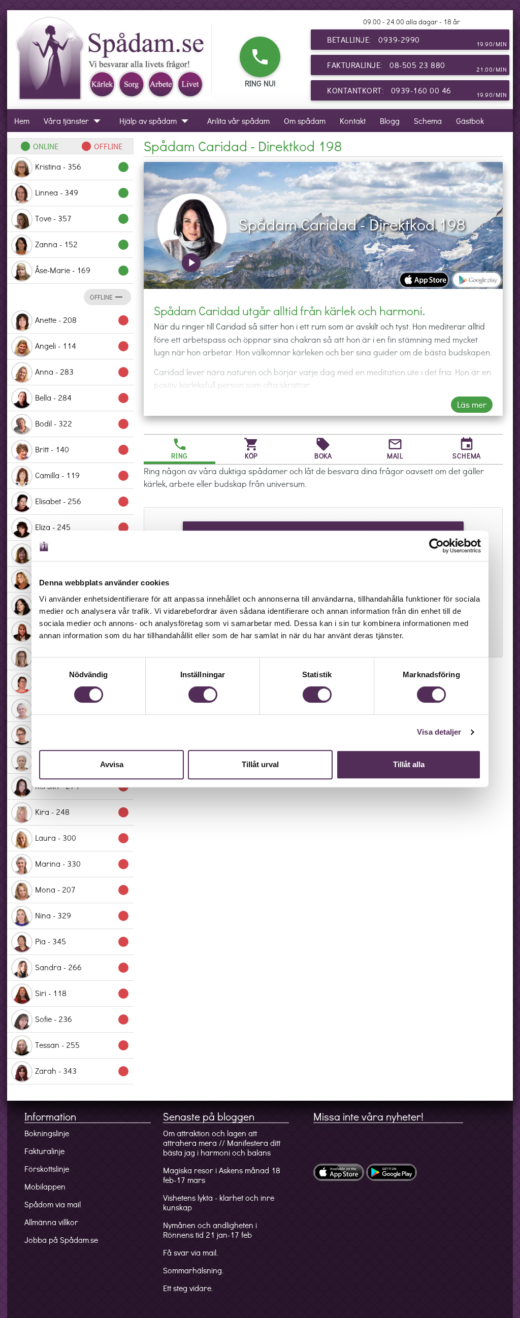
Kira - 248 (82, 812)
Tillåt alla (409, 764)
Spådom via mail (52, 1204)
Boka (323, 448)
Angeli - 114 (82, 346)
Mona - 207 (82, 890)
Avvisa (111, 764)
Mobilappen (45, 1186)
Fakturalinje (44, 1151)
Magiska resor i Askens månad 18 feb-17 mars (221, 1174)
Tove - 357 (82, 219)
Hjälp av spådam (156, 121)
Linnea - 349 (82, 193)
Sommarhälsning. (193, 1270)
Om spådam (305, 120)
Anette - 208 (82, 320)
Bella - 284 (82, 398)
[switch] (202, 694)
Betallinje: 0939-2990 (417, 41)
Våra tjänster (74, 121)
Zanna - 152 (82, 245)
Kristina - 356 (82, 167)
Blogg (390, 120)
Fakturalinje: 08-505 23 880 (417, 66)
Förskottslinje (46, 1168)
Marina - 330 (82, 864)
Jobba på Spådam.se (61, 1239)
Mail (395, 448)
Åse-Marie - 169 (82, 271)
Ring (179, 448)
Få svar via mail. (190, 1252)
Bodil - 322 (82, 424)
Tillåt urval (260, 764)
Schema (428, 120)
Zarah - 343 (82, 1071)
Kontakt (353, 120)
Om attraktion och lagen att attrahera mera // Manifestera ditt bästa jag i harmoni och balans (221, 1142)
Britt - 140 (82, 450)
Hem (21, 120)
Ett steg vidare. (188, 1288)
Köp (251, 448)
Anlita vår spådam (238, 120)
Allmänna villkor (51, 1222)
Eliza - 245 (82, 527)
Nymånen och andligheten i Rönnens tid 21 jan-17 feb (210, 1229)
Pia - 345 (82, 942)
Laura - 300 (82, 838)
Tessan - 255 (82, 1045)
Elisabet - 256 (82, 502)
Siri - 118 (82, 993)
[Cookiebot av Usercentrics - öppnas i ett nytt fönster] (436, 545)
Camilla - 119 (82, 476)
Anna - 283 (82, 372)
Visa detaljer (439, 732)
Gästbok (470, 120)
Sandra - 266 (82, 968)
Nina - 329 (82, 916)
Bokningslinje (46, 1133)
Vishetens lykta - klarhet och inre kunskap (218, 1202)
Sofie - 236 (82, 1019)
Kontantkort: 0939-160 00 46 (417, 91)
